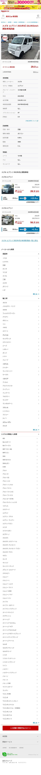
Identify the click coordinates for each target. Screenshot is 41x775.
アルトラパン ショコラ (10, 502)
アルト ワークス (8, 495)
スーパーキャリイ (8, 612)
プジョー (5, 414)
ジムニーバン (7, 598)
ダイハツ (5, 286)
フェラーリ (6, 393)
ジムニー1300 (7, 591)
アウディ (5, 317)
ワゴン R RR (7, 694)
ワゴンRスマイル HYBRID (11, 708)
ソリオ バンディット (9, 658)
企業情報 (4, 747)
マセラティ (6, 396)
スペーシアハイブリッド (10, 637)
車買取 (9, 22)
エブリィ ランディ (8, 520)
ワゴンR (5, 697)
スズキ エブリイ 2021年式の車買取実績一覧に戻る (20, 240)
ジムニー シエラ (8, 584)
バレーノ (5, 676)
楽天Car (3, 22)
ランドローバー (7, 371)
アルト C (5, 474)
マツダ (5, 272)
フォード (5, 360)
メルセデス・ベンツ (9, 306)
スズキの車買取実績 (32, 22)
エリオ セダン (7, 530)
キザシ (5, 555)
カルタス (5, 538)
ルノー (5, 418)
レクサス (5, 261)
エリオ (5, 527)
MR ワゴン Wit (7, 449)
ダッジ (5, 353)
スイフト (5, 601)
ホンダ (5, 269)
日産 (4, 265)
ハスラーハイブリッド (10, 672)
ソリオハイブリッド (9, 662)
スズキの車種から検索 (9, 434)
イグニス (5, 506)
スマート (5, 331)
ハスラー (5, 669)
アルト (5, 470)
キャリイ (5, 562)
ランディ (5, 690)
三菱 (4, 279)
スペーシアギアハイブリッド (12, 633)
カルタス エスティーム (10, 541)
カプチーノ (6, 534)
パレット (5, 679)
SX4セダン (6, 463)
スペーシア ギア (8, 626)
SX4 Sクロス (7, 460)
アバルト (5, 382)
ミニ (4, 324)
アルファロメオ (7, 386)
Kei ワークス (7, 445)
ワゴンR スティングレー (10, 701)
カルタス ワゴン (8, 552)
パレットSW (6, 683)
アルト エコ (6, 481)
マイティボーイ (7, 687)
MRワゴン (6, 452)
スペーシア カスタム (9, 623)
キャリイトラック (8, 566)
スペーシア (6, 619)
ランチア (5, 400)
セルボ (5, 644)
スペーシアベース (8, 640)
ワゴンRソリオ (7, 711)
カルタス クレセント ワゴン (11, 548)
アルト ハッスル (8, 484)
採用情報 (21, 747)
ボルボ (5, 426)
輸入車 (5, 298)
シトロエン (6, 411)
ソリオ (5, 655)
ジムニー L (6, 580)
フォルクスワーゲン (9, 313)
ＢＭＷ (5, 310)
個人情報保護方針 (13, 747)
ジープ (5, 346)
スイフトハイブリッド (10, 609)
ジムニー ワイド (8, 587)
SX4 (4, 456)
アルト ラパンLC (8, 491)
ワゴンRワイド (7, 719)
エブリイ (5, 513)
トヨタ (5, 258)
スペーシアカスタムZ (9, 630)
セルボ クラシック (8, 648)
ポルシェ (5, 320)
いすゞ (5, 290)
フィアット (6, 389)
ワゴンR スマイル (8, 704)
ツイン (5, 665)
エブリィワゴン (7, 523)
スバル (5, 276)
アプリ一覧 (4, 762)
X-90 (4, 467)
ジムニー (5, 577)
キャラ (5, 559)
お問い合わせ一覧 (13, 762)
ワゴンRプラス (7, 715)
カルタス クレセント (9, 545)
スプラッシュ (7, 616)
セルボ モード (7, 651)
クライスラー (7, 342)
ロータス (5, 374)
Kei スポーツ (7, 442)
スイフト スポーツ (8, 605)
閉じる (35, 294)
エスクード (6, 509)
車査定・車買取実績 (19, 22)
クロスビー (6, 573)
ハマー (5, 356)
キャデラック (7, 338)
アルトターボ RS (8, 499)
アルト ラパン (7, 488)
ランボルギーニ (7, 403)
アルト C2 (6, 477)
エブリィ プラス (8, 516)
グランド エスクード (9, 570)
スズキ (5, 283)
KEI (4, 438)
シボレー (5, 349)
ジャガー (5, 367)
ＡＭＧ (5, 327)
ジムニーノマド (7, 594)
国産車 (5, 254)
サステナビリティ (22, 762)
